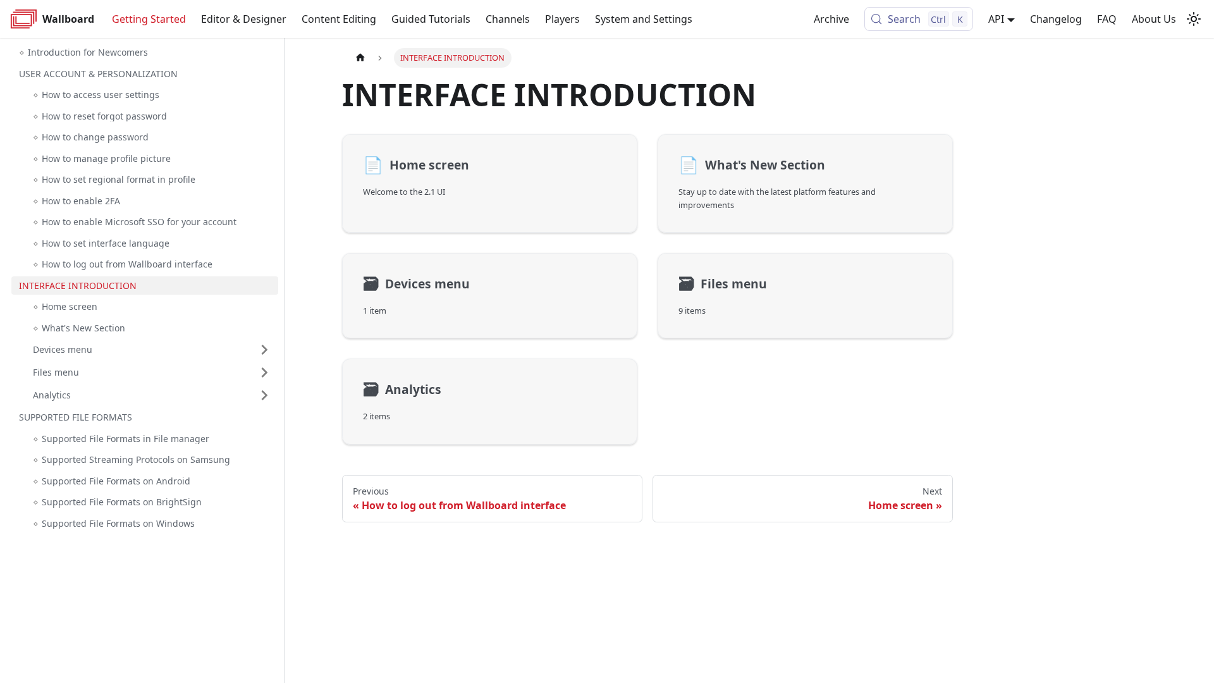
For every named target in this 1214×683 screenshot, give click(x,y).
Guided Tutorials (430, 19)
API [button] (996, 19)
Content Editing (339, 19)
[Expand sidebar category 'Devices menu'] (264, 350)
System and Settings (643, 19)
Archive (831, 19)
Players (562, 19)
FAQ (1107, 19)
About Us (1154, 19)
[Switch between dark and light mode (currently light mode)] (1194, 19)
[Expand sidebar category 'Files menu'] (264, 372)
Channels (508, 19)
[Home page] (360, 58)
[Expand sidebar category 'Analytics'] (264, 395)
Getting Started (149, 19)
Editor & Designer (243, 19)
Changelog (1056, 19)
